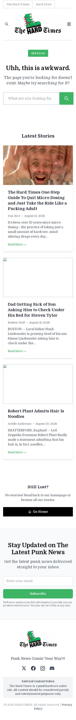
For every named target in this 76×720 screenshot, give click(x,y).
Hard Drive (43, 4)
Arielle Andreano (19, 423)
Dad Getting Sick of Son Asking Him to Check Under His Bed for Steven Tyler (36, 310)
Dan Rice (14, 215)
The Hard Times (17, 4)
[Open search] (6, 24)
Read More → (17, 244)
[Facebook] (33, 668)
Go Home (40, 512)
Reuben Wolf (16, 322)
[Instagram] (42, 668)
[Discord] (52, 668)
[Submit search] (66, 98)
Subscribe (38, 594)
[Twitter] (24, 668)
